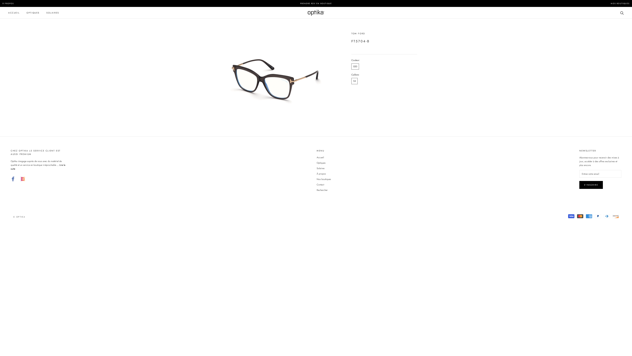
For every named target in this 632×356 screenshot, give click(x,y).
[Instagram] (23, 179)
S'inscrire (591, 184)
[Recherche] (622, 13)
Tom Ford (358, 33)
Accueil (14, 12)
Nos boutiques (324, 179)
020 (355, 66)
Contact (320, 184)
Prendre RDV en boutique (316, 3)
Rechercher (322, 190)
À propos (321, 173)
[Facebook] (13, 179)
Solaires (52, 12)
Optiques (33, 12)
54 (354, 81)
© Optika (19, 216)
